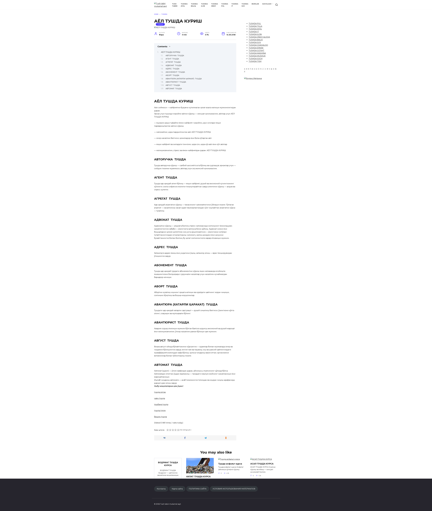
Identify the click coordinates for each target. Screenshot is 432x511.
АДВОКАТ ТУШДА (174, 65)
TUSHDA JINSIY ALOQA (259, 37)
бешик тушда (160, 417)
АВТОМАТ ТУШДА (174, 89)
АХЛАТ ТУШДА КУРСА (198, 476)
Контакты (161, 489)
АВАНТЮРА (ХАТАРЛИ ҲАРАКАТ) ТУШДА (184, 79)
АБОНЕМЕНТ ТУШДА (175, 72)
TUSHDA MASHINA (257, 53)
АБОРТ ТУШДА (172, 75)
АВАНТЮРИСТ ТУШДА (176, 82)
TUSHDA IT (254, 32)
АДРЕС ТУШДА (172, 69)
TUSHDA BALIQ (256, 40)
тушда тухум (160, 410)
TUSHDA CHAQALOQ (258, 45)
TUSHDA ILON (255, 34)
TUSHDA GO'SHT (256, 50)
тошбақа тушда (161, 404)
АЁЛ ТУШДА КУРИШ (170, 52)
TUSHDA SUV (255, 42)
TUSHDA (160, 24)
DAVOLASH (266, 4)
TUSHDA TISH (255, 61)
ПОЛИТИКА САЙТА (197, 489)
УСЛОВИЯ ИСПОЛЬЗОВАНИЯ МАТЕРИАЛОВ (234, 489)
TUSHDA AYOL (255, 29)
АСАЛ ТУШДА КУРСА (261, 464)
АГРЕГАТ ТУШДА (173, 62)
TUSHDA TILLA (255, 26)
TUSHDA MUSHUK (257, 56)
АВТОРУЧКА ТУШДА (175, 56)
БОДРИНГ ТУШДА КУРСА (168, 463)
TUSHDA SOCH (255, 59)
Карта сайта (177, 489)
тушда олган (160, 392)
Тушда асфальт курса (230, 464)
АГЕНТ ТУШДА (172, 59)
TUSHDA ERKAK (256, 48)
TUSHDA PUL (255, 23)
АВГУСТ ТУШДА (173, 85)
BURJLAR (255, 4)
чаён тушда (159, 398)
